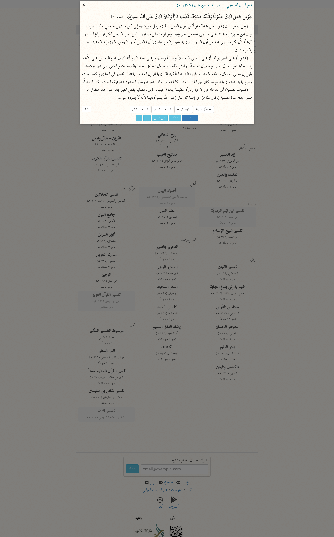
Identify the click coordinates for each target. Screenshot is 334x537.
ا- (139, 118)
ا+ (147, 118)
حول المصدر (190, 118)
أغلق (86, 109)
